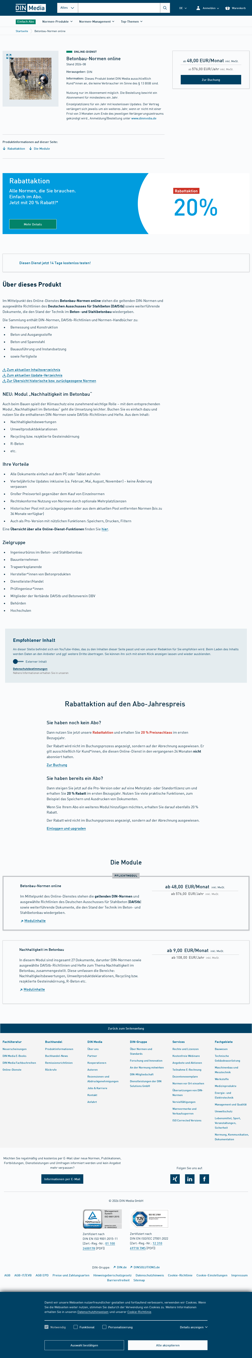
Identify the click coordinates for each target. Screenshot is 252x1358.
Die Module (41, 148)
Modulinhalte (35, 920)
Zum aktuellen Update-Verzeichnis (34, 375)
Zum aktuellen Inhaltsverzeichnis (33, 369)
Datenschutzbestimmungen (30, 668)
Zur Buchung (57, 765)
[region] (126, 1318)
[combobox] (124, 8)
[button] (207, 8)
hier (105, 529)
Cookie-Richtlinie (139, 1311)
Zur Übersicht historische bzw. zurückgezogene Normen (51, 380)
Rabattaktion (16, 148)
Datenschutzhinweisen (92, 1311)
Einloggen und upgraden (66, 828)
